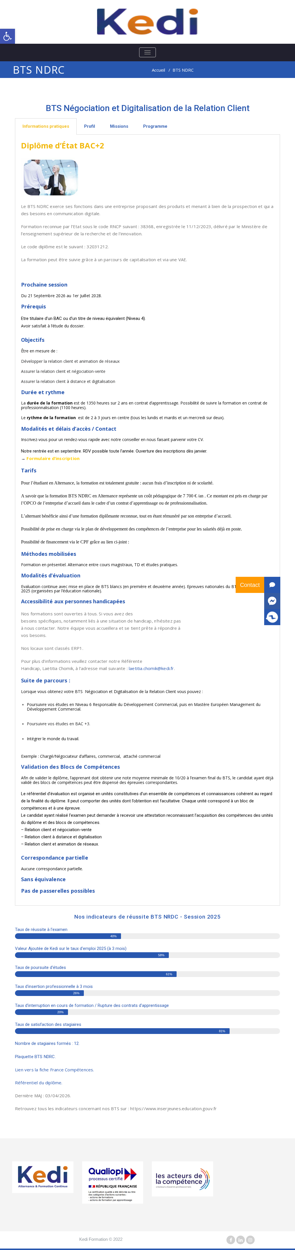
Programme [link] (155, 126)
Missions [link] (119, 126)
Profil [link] (89, 126)
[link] (7, 36)
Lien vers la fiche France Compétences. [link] (54, 1069)
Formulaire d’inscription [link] (53, 458)
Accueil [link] (158, 70)
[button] (272, 617)
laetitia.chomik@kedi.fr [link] (151, 668)
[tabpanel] (147, 520)
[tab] (46, 126)
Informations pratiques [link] (45, 126)
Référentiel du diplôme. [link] (39, 1082)
